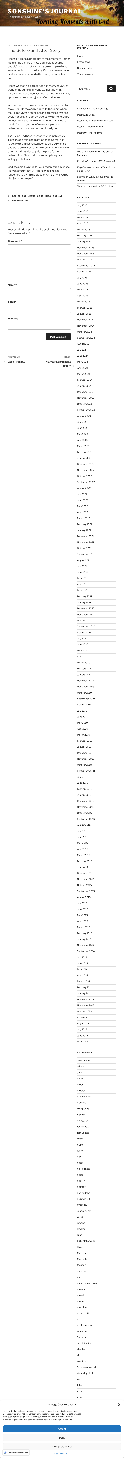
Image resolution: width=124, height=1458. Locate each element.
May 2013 (82, 1041)
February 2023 (84, 452)
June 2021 (82, 572)
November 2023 (85, 397)
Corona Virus (84, 1096)
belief (16, 196)
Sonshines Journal (50, 196)
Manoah (81, 1253)
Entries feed (83, 61)
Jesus (32, 196)
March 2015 (83, 927)
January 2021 (84, 602)
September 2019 (86, 698)
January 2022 (84, 530)
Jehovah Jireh (84, 1210)
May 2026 (82, 217)
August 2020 (84, 632)
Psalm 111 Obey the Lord (90, 126)
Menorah (82, 1259)
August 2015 (84, 897)
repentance (83, 1307)
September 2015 (86, 891)
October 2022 (84, 476)
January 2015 (84, 939)
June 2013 (82, 1035)
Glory (80, 1150)
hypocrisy (82, 1204)
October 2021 (84, 548)
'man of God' (83, 1060)
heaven (81, 1180)
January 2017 (84, 794)
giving (80, 1144)
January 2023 (84, 458)
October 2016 (84, 812)
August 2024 (84, 343)
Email (12, 301)
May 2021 (82, 578)
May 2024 (82, 361)
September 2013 (86, 1017)
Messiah (81, 1265)
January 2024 (84, 385)
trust (79, 1397)
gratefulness (83, 1168)
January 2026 (84, 241)
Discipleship (83, 1108)
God (24, 196)
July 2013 (82, 1029)
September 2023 (86, 409)
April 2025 (82, 295)
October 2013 (84, 1011)
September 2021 (86, 554)
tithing (80, 1385)
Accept (62, 1428)
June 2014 (82, 963)
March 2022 (83, 518)
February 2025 (84, 307)
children (81, 1090)
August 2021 (83, 560)
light (79, 1234)
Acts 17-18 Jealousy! (104, 161)
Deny (62, 1437)
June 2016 (82, 837)
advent (80, 1066)
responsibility (84, 1313)
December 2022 (85, 464)
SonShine (44, 46)
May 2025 (82, 289)
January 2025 (84, 313)
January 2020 (84, 674)
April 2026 (82, 223)
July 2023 (82, 422)
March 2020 (83, 662)
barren (80, 1078)
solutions (81, 1361)
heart (80, 1174)
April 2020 (82, 656)
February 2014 (84, 987)
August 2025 (84, 271)
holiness (81, 1186)
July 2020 (82, 638)
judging (81, 1223)
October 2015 (84, 885)
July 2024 (82, 349)
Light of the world (86, 1241)
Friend (80, 1138)
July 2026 (82, 205)
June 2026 (82, 211)
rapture (81, 1301)
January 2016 (84, 867)
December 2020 (85, 608)
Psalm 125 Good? (86, 114)
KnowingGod (83, 161)
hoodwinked (83, 1198)
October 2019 (84, 692)
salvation (82, 1331)
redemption (20, 200)
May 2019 (82, 722)
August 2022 (84, 488)
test (79, 1379)
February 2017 (84, 788)
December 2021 (85, 536)
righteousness (84, 1325)
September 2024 (86, 337)
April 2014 (82, 975)
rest (79, 1319)
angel (80, 1072)
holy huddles (83, 1192)
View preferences (62, 1446)
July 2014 (82, 957)
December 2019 (85, 680)
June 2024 (82, 355)
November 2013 (85, 1005)
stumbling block (85, 1373)
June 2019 (82, 716)
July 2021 (82, 566)
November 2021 (85, 542)
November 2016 (85, 806)
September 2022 (86, 482)
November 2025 (85, 253)
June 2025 (82, 283)
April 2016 (82, 849)
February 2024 (84, 379)
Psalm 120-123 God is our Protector (95, 120)
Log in (80, 56)
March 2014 (83, 981)
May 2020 (82, 650)
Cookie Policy (60, 1454)
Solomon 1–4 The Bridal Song (92, 108)
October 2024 (84, 331)
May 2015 (82, 915)
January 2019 (84, 746)
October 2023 (84, 404)
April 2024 (82, 367)
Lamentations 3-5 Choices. (100, 186)
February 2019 (84, 740)
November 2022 (85, 470)
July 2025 (82, 277)
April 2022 (82, 512)
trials (79, 1391)
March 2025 (83, 301)
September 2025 (86, 265)
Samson (81, 1337)
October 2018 (84, 764)
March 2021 (83, 590)
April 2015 (82, 921)
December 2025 (85, 247)
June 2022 (82, 500)
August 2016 (84, 825)
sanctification (84, 1343)
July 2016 (82, 831)
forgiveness (83, 1132)
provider (81, 1295)
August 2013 (84, 1023)
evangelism (83, 1120)
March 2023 (83, 446)
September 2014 (86, 951)
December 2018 (85, 752)
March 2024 (83, 373)
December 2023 (85, 391)
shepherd (82, 1349)
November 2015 (85, 879)
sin (78, 1355)
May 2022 (82, 506)
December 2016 (85, 801)
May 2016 (82, 843)
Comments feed (85, 68)
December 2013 (85, 999)
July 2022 (82, 494)
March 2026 (83, 229)
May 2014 (82, 969)
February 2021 (84, 596)
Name (12, 285)
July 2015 (82, 903)
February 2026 (84, 235)
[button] (119, 1404)
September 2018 (86, 770)
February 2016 (84, 861)
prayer (80, 1277)
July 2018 (82, 776)
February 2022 (84, 524)
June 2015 (82, 909)
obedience (82, 1271)
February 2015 (84, 933)
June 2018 (82, 782)
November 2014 (85, 945)
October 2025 (84, 259)
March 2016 (83, 855)
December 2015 (85, 873)
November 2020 (86, 614)
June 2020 (82, 644)
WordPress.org (85, 74)
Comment (15, 241)
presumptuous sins (87, 1283)
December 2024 (85, 319)
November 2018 (85, 758)
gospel (80, 1162)
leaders (81, 1228)
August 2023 (84, 416)
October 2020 (84, 620)
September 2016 (86, 819)
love (79, 1246)
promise (81, 1289)
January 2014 (84, 993)
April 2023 (82, 440)
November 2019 (85, 686)
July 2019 (82, 710)
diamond (81, 1102)
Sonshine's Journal (45, 11)
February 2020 (85, 668)
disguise (81, 1114)
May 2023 (82, 434)
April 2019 (82, 728)
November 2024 (85, 325)
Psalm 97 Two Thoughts (89, 132)
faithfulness (83, 1126)
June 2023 (82, 427)
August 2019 (84, 704)
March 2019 (83, 734)
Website (13, 318)
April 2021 (82, 584)
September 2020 (86, 626)
